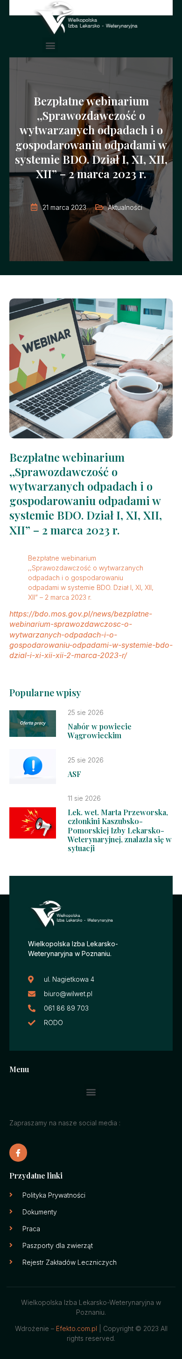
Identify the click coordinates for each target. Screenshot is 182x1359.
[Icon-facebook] (18, 1152)
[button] (50, 45)
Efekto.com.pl (76, 1328)
